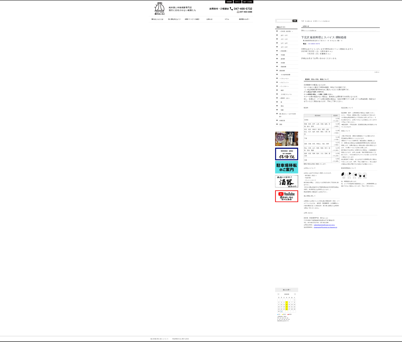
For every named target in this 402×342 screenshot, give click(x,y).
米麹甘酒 (282, 120)
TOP (302, 21)
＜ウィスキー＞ (284, 86)
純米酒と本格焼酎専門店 (180, 7)
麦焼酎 (282, 59)
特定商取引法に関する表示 (180, 339)
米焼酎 (282, 63)
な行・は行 (283, 43)
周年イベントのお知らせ (308, 30)
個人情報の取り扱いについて (160, 339)
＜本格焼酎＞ (283, 51)
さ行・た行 (283, 39)
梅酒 (281, 90)
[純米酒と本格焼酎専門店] (159, 15)
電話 (304, 44)
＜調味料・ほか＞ (284, 98)
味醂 (281, 110)
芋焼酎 (282, 55)
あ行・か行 (283, 35)
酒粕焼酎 (282, 70)
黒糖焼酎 (282, 66)
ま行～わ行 (283, 47)
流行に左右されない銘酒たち (182, 10)
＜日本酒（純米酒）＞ (286, 31)
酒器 (280, 124)
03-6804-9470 (314, 44)
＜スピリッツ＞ (284, 82)
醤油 (281, 106)
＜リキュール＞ (284, 78)
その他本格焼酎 (284, 74)
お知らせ (309, 21)
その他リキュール (285, 94)
